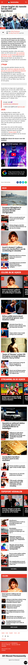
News (3, 229)
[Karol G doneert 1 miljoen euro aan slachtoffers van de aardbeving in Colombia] (14, 231)
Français (4, 639)
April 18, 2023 (21, 107)
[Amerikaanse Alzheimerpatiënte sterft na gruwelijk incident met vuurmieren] (4, 519)
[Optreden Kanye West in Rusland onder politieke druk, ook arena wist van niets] (4, 322)
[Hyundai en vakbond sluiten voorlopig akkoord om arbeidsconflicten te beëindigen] (14, 407)
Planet (11, 633)
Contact (4, 650)
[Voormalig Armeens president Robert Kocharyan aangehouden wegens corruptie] (4, 261)
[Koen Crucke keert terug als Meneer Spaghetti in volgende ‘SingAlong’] (4, 361)
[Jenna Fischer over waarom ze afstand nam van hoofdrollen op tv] (4, 616)
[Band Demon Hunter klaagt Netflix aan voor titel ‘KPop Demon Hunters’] (12, 383)
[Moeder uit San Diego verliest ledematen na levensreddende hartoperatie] (4, 543)
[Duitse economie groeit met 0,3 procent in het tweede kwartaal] (4, 215)
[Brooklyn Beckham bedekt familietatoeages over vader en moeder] (4, 621)
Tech (15, 633)
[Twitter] (5, 635)
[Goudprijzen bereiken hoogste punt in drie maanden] (14, 441)
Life (19, 633)
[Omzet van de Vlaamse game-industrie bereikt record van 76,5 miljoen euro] (4, 368)
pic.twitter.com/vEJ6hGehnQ (10, 104)
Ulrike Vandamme (15, 31)
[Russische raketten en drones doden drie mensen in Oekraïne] (4, 254)
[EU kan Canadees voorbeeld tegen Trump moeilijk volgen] (4, 463)
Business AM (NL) (6, 644)
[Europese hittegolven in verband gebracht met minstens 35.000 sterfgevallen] (14, 191)
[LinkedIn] (8, 635)
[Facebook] (3, 635)
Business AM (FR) (16, 644)
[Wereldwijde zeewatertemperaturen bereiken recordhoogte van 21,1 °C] (4, 527)
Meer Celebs (18, 627)
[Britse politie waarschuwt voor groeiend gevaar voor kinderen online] (14, 300)
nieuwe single (12, 132)
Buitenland (4, 204)
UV (3, 32)
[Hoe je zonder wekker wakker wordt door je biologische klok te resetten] (4, 552)
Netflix (3, 394)
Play (3, 351)
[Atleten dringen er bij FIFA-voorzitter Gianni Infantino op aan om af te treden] (4, 223)
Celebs (3, 28)
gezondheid (4, 557)
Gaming (3, 374)
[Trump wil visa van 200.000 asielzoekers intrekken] (4, 471)
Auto (3, 420)
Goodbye (4, 646)
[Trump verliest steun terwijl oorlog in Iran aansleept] (4, 330)
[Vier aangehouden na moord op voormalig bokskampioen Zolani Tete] (4, 559)
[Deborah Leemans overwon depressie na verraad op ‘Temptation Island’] (4, 535)
